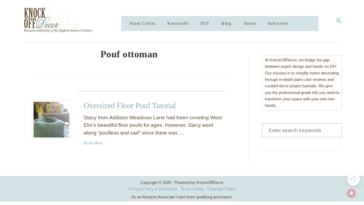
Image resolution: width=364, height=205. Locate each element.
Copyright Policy (221, 189)
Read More (93, 143)
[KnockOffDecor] (75, 21)
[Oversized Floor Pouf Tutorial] (51, 119)
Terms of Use (192, 189)
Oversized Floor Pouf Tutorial (130, 105)
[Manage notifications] (351, 193)
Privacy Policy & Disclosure (153, 189)
